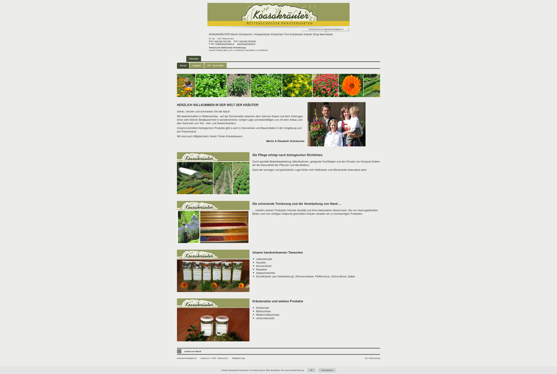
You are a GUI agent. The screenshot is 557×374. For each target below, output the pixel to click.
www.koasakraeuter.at (246, 43)
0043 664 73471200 (223, 41)
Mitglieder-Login (238, 358)
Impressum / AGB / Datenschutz (214, 358)
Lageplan (196, 65)
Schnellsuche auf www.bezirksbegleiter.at (326, 29)
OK (311, 370)
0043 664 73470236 (247, 41)
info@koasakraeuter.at (224, 43)
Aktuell (183, 65)
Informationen (327, 370)
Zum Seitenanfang (372, 358)
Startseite (193, 58)
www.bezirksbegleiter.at (187, 358)
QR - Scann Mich (215, 65)
